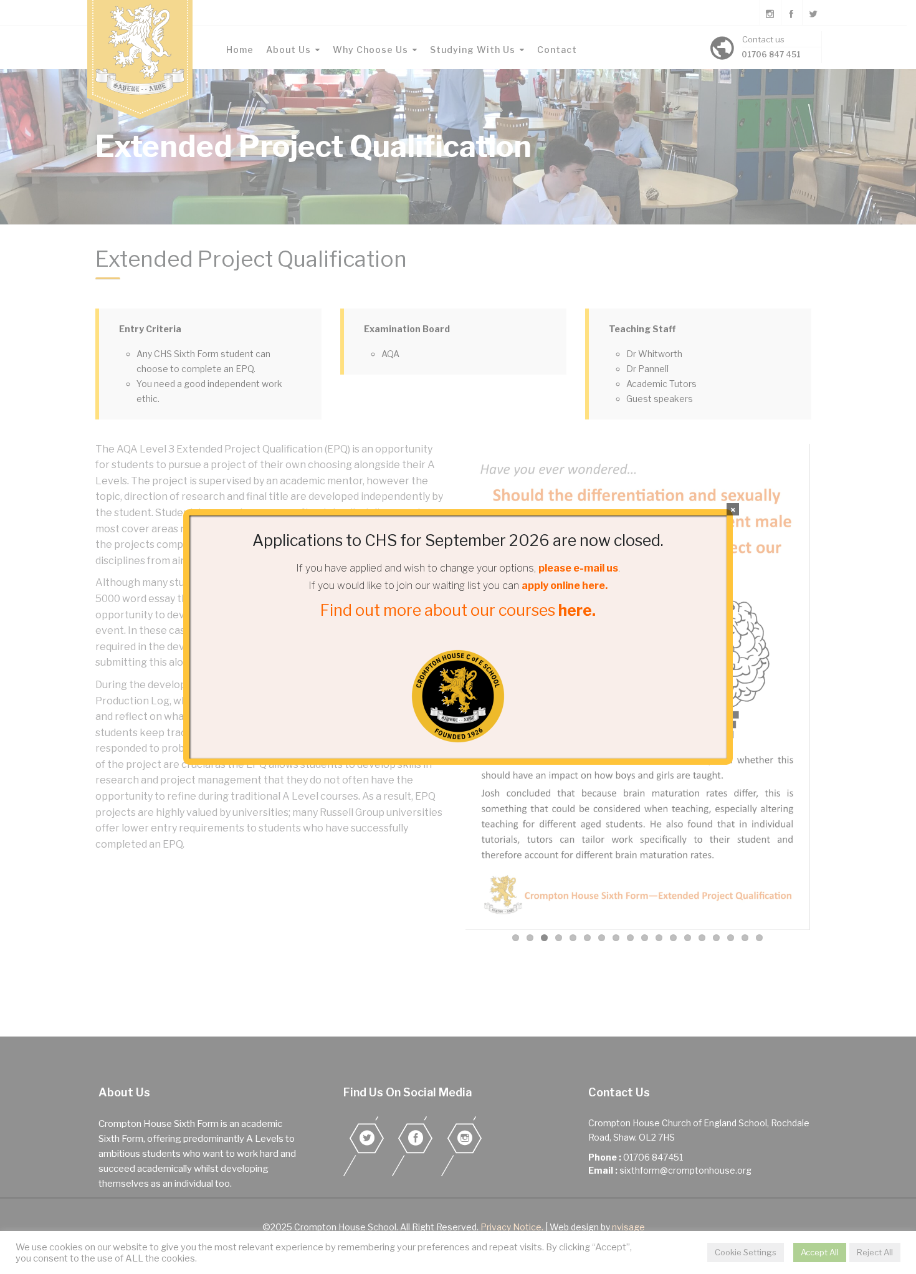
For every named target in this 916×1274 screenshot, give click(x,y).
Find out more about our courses (458, 610)
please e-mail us (578, 568)
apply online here (563, 586)
